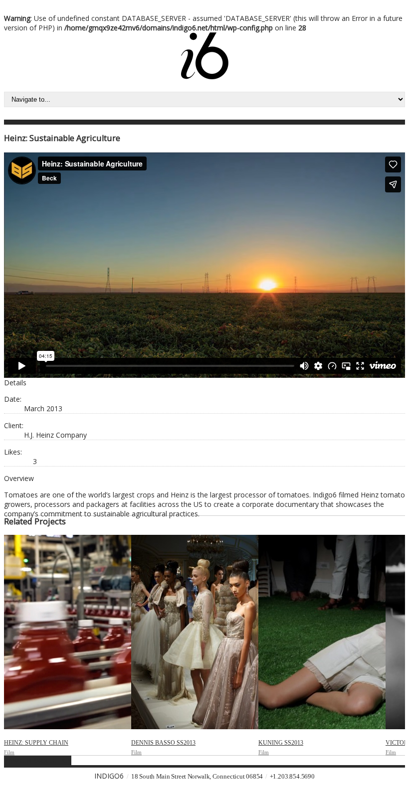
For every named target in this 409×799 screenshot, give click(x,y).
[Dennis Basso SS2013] (194, 632)
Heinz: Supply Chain (36, 742)
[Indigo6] (204, 76)
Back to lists (51, 760)
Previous (18, 760)
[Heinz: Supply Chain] (67, 632)
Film (9, 752)
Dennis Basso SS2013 (163, 742)
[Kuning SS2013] (322, 632)
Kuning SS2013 (280, 742)
